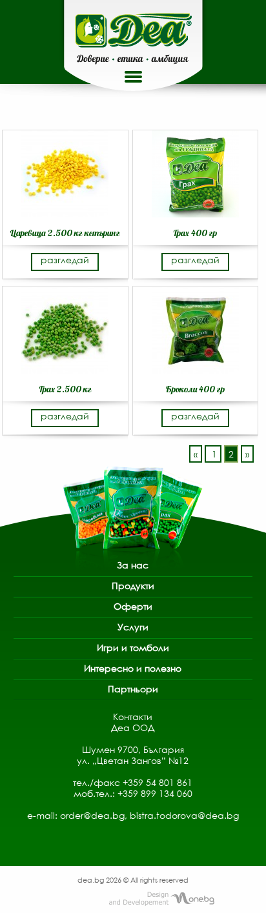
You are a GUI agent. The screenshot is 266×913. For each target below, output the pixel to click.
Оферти (133, 606)
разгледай (65, 259)
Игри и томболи (133, 647)
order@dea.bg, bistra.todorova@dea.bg (149, 815)
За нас (132, 564)
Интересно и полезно (132, 668)
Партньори (133, 688)
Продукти (133, 585)
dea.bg (91, 880)
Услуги (133, 626)
